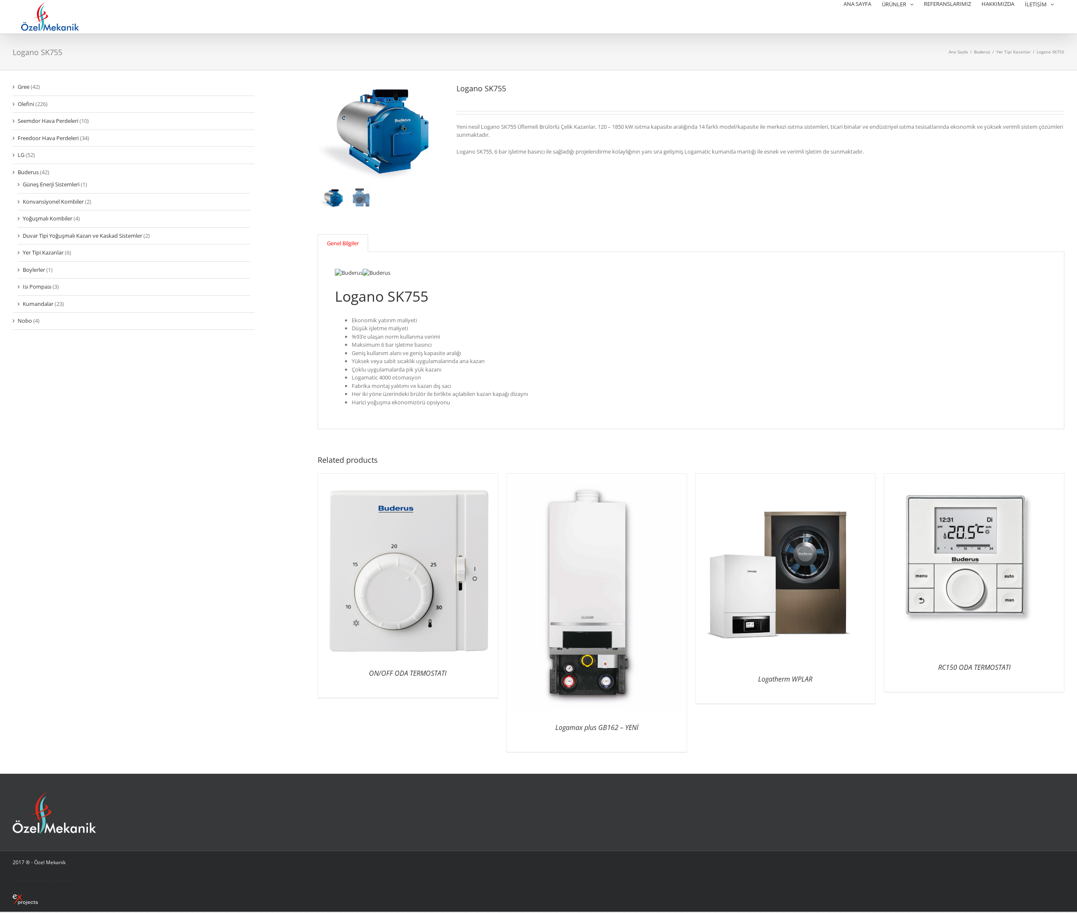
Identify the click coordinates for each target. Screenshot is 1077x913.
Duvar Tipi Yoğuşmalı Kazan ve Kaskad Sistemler (82, 235)
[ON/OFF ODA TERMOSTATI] (407, 477)
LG (21, 155)
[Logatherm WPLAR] (785, 477)
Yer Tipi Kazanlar (43, 252)
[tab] (343, 243)
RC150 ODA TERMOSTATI (974, 667)
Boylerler (34, 269)
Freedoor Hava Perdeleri (48, 138)
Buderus (28, 172)
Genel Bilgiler (343, 243)
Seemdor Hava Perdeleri (48, 121)
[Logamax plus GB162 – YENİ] (596, 477)
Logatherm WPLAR (785, 679)
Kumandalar (38, 304)
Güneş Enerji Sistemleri (51, 184)
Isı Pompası (37, 286)
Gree (23, 86)
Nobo (25, 320)
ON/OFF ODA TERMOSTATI (407, 673)
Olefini (26, 104)
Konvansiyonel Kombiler (53, 201)
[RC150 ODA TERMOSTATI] (974, 477)
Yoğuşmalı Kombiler (47, 218)
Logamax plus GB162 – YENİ (596, 727)
